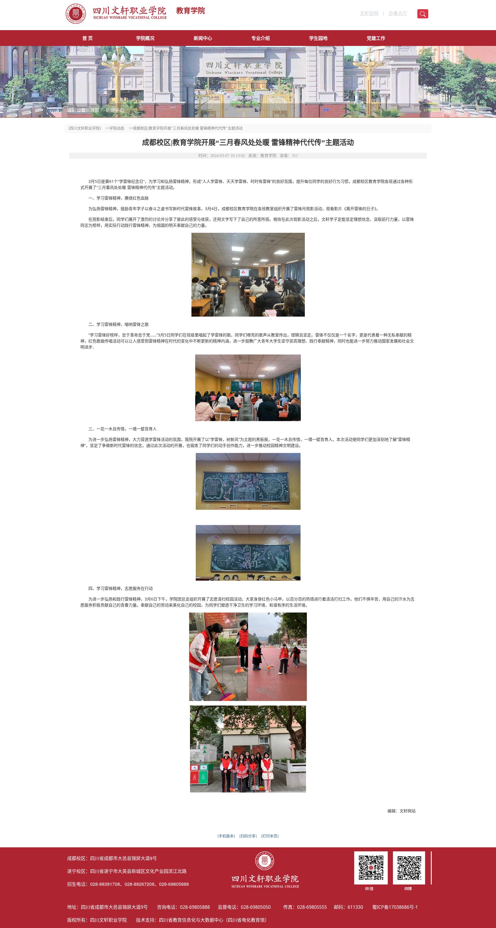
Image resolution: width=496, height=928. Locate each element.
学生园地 (318, 38)
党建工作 (376, 38)
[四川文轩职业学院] (85, 128)
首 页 (87, 38)
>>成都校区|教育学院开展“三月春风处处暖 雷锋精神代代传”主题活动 (186, 128)
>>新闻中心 (112, 110)
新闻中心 (203, 38)
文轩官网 (369, 13)
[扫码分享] (248, 836)
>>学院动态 (114, 128)
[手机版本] (226, 836)
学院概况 (145, 38)
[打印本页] (269, 836)
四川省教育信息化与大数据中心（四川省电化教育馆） (214, 920)
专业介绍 (260, 38)
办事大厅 (398, 13)
